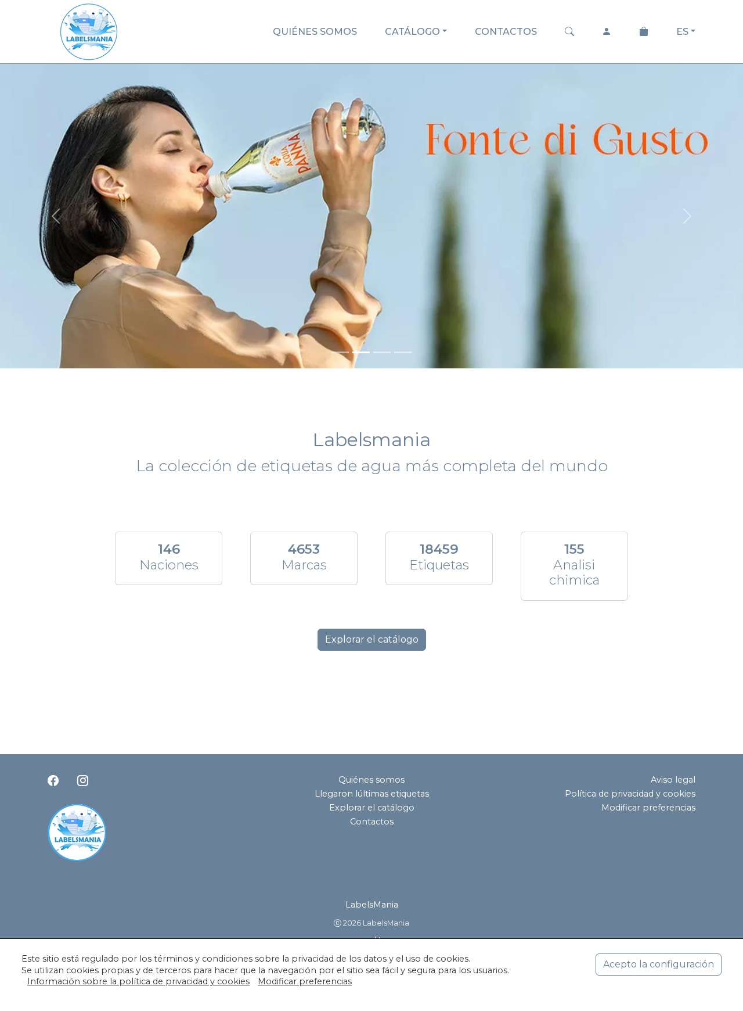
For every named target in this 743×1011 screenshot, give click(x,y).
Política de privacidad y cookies (630, 793)
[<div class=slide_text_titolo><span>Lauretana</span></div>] (340, 352)
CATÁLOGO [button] (412, 31)
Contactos (372, 821)
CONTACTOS (506, 31)
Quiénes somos (371, 780)
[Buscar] (569, 32)
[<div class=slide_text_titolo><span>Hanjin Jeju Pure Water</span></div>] (403, 352)
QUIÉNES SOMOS (315, 31)
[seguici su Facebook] (53, 781)
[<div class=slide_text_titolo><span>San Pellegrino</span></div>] (382, 352)
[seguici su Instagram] (82, 781)
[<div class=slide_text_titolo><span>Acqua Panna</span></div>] (361, 352)
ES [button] (682, 31)
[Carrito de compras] (643, 32)
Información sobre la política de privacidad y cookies (138, 981)
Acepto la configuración (658, 964)
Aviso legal (673, 780)
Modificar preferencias (648, 807)
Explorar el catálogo (372, 639)
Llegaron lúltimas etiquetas (372, 793)
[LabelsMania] (89, 30)
